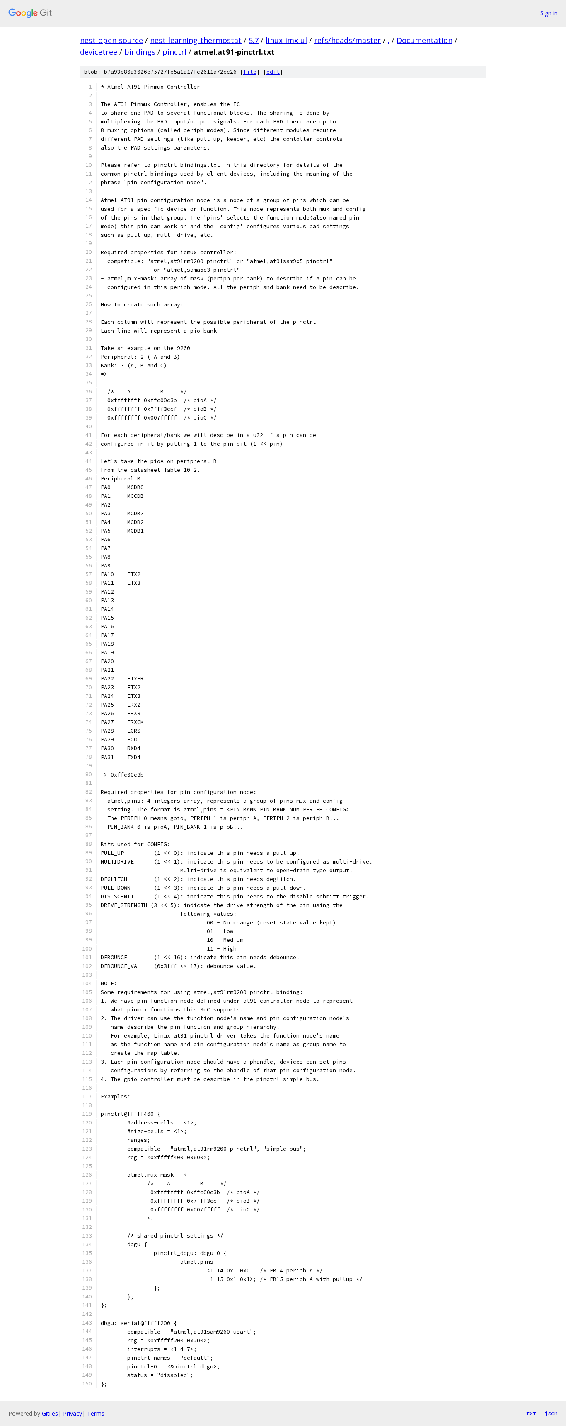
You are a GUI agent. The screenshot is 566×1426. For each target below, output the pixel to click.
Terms (95, 1413)
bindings (139, 52)
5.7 (254, 40)
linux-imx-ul (286, 40)
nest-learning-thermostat (196, 40)
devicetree (98, 52)
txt (531, 1413)
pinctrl (174, 52)
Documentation (424, 40)
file (249, 71)
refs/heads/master (347, 40)
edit (273, 71)
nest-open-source (111, 40)
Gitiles (50, 1413)
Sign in (549, 13)
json (551, 1413)
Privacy (72, 1413)
